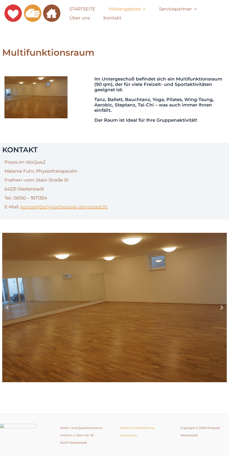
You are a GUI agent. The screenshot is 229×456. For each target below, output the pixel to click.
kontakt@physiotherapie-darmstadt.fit (64, 207)
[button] (7, 307)
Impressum (128, 435)
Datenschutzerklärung (137, 428)
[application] (143, 8)
